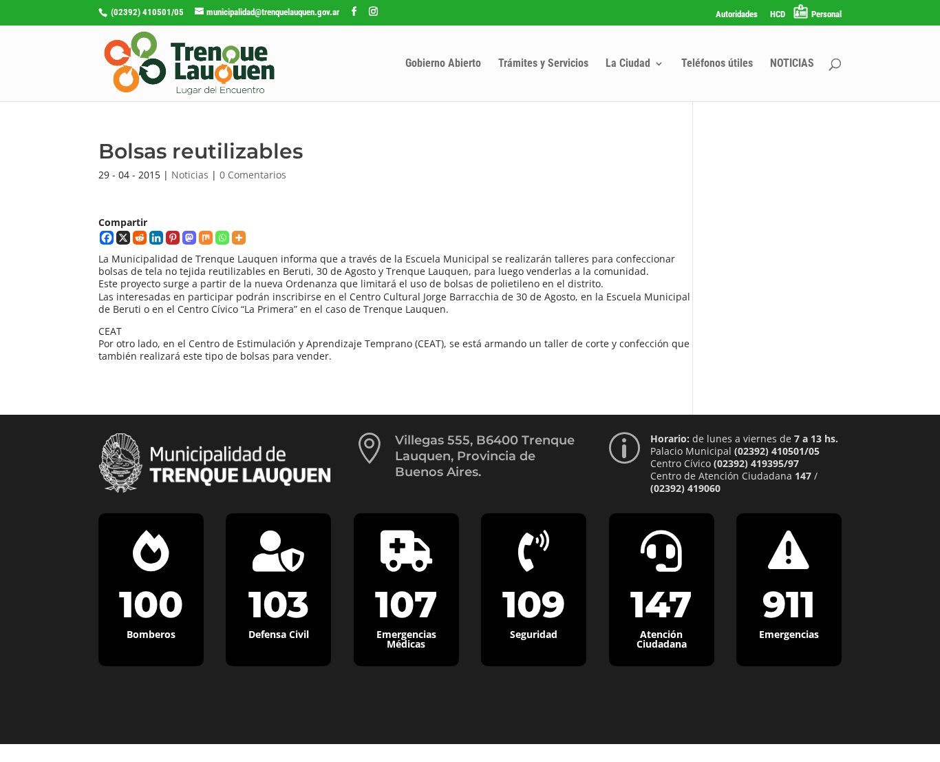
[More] (239, 238)
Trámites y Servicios (543, 64)
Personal (826, 14)
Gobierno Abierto (443, 64)
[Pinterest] (173, 238)
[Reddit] (140, 238)
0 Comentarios (253, 174)
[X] (123, 238)
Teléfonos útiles (717, 64)
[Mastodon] (189, 238)
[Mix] (206, 238)
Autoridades (737, 14)
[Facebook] (107, 238)
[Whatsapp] (222, 238)
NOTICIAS (792, 64)
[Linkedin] (156, 238)
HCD (777, 14)
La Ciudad (628, 64)
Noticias (190, 174)
